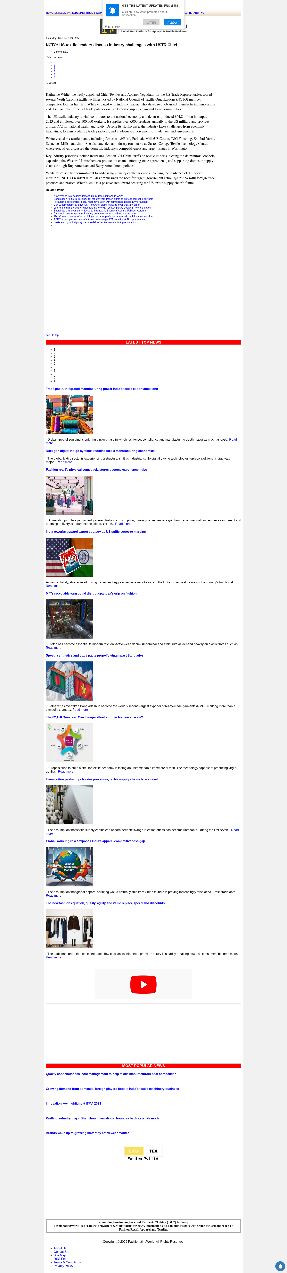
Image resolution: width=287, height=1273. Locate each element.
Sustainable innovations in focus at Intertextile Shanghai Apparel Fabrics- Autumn (100, 210)
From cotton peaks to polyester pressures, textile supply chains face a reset (102, 779)
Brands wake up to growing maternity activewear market (87, 1133)
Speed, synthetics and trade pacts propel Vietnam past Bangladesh (95, 655)
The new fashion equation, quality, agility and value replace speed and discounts (105, 903)
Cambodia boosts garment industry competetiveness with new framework (95, 213)
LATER (151, 22)
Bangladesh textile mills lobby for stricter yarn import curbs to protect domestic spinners (103, 198)
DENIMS (79, 13)
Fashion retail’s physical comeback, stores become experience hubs (96, 469)
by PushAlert (114, 26)
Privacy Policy (63, 1266)
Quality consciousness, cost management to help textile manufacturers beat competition (111, 1074)
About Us (60, 1248)
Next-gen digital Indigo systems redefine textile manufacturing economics (95, 222)
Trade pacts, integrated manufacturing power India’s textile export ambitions (102, 388)
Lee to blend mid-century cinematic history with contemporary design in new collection (102, 207)
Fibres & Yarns (94, 13)
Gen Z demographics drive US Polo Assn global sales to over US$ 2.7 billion (97, 204)
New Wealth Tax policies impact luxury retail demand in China (88, 195)
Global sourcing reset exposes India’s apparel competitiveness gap (95, 841)
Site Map (60, 1255)
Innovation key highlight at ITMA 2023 (73, 1103)
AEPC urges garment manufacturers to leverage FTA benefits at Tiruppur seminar (100, 219)
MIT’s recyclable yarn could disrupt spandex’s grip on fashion (91, 593)
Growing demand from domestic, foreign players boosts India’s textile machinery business (112, 1088)
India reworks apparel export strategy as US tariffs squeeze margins (96, 531)
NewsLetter (185, 13)
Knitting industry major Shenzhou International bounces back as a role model (103, 1118)
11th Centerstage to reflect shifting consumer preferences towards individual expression (103, 216)
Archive (198, 13)
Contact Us (61, 1251)
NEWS (49, 13)
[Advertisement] (143, 1032)
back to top (52, 335)
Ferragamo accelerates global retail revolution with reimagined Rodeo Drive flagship (101, 201)
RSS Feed (61, 1258)
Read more (64, 462)
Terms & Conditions (67, 1262)
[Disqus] (132, 281)
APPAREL (69, 13)
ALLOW (172, 22)
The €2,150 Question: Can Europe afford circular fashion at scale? (94, 717)
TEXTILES (58, 13)
